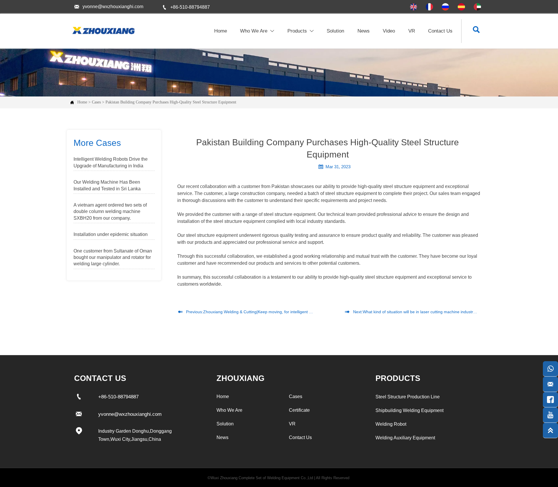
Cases (96, 102)
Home (82, 102)
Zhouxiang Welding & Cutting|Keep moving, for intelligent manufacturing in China (277, 311)
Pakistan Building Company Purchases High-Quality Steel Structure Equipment (170, 102)
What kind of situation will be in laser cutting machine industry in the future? (432, 311)
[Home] (103, 30)
